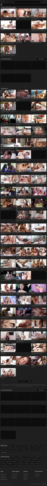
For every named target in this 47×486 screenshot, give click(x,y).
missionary (30, 450)
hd (18, 445)
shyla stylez (31, 456)
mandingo (37, 463)
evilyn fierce (28, 459)
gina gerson (20, 463)
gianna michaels (4, 465)
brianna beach (27, 461)
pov (20, 450)
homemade (24, 450)
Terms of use (3, 474)
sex (14, 450)
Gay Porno (25, 475)
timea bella (15, 459)
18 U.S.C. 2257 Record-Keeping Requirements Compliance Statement (35, 484)
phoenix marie (20, 461)
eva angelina (39, 461)
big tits (41, 450)
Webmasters (14, 477)
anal (11, 450)
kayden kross (8, 461)
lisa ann (2, 461)
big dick (41, 447)
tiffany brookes (22, 459)
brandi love (33, 461)
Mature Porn (26, 477)
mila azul (15, 465)
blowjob (15, 447)
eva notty (10, 465)
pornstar (37, 447)
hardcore (43, 445)
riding (15, 445)
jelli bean (42, 459)
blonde (5, 447)
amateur (2, 450)
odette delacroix (35, 459)
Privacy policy (3, 475)
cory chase (3, 463)
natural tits (29, 447)
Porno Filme (37, 474)
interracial (34, 445)
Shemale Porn (26, 474)
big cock (7, 450)
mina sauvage (3, 459)
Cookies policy (3, 477)
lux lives (26, 456)
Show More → (41, 59)
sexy (25, 445)
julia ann (15, 463)
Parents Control (15, 474)
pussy (19, 447)
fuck (37, 450)
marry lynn (10, 459)
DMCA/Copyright (4, 479)
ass (1, 447)
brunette (38, 445)
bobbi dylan (37, 456)
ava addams (26, 463)
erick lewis (43, 456)
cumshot (23, 447)
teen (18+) (11, 445)
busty (21, 445)
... (26, 381)
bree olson (14, 461)
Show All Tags (3, 452)
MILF (17, 450)
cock (33, 447)
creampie (29, 445)
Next (30, 381)
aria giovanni (13, 456)
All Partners (37, 475)
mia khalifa (32, 463)
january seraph (20, 456)
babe (34, 450)
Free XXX (25, 479)
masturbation (10, 447)
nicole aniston (9, 463)
